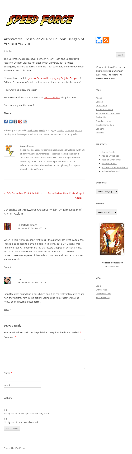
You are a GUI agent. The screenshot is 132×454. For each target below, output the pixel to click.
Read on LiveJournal (111, 159)
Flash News (33, 130)
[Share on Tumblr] (15, 121)
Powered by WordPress (14, 448)
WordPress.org (103, 297)
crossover (69, 130)
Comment (10, 337)
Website (8, 397)
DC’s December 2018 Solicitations (23, 193)
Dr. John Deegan (19, 134)
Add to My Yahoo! (110, 155)
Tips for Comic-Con (105, 124)
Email (8, 385)
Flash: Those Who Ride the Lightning (51, 165)
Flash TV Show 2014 (37, 134)
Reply (6, 267)
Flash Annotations (104, 109)
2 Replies (8, 51)
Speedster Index (103, 121)
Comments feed (103, 293)
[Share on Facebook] (6, 121)
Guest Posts (101, 105)
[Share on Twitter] (11, 121)
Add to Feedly (108, 151)
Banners (100, 128)
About (99, 97)
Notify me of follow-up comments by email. (27, 413)
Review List (101, 117)
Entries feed (101, 289)
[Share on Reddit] (25, 121)
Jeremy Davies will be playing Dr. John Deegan (53, 78)
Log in (99, 285)
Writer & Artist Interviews (108, 113)
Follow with (109, 163)
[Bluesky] (99, 42)
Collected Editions (27, 224)
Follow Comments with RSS (115, 167)
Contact (99, 101)
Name (8, 372)
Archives (100, 132)
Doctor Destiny (52, 97)
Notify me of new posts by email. (21, 422)
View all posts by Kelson (32, 169)
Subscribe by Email (110, 171)
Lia (19, 279)
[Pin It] (20, 121)
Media (42, 130)
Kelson (76, 134)
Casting (60, 130)
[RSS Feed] (106, 42)
